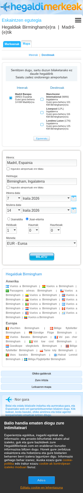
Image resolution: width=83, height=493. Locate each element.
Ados (41, 480)
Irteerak (33, 55)
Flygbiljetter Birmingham (47, 359)
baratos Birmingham (28, 354)
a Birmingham (23, 286)
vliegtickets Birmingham (33, 345)
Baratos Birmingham (28, 337)
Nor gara (22, 399)
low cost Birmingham (52, 341)
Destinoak (48, 55)
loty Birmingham (58, 350)
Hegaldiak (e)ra (28, 27)
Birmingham (24, 328)
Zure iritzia (41, 380)
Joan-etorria (36, 219)
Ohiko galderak (41, 373)
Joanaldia (17, 219)
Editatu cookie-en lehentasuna (41, 487)
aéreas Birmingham (31, 290)
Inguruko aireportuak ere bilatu (27, 169)
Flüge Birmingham (52, 332)
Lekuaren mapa (41, 386)
